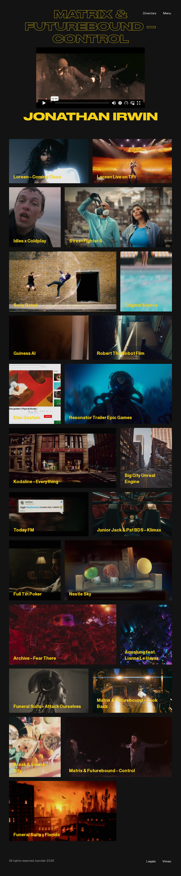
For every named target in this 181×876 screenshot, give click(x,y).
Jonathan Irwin (90, 116)
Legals (151, 861)
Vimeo (166, 861)
